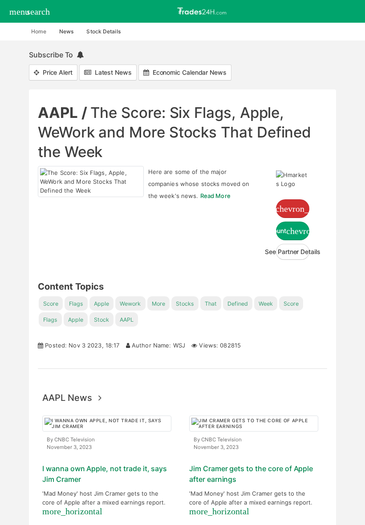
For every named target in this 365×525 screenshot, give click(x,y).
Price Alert (56, 72)
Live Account (292, 231)
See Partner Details (292, 251)
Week (266, 303)
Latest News (111, 72)
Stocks (185, 303)
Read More (215, 195)
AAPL (127, 319)
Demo (292, 209)
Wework (130, 303)
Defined (237, 303)
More (158, 303)
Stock (101, 319)
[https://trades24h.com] (203, 10)
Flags (76, 303)
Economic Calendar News (188, 72)
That (211, 303)
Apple (101, 303)
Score (50, 303)
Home (38, 31)
